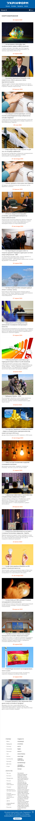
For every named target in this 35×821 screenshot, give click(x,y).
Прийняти (17, 818)
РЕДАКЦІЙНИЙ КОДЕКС (10, 804)
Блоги (19, 751)
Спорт (8, 766)
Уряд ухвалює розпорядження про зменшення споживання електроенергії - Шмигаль (15, 325)
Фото (19, 746)
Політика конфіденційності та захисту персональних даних (11, 796)
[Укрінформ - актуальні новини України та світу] (17, 3)
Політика (9, 746)
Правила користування (10, 784)
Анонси (26, 6)
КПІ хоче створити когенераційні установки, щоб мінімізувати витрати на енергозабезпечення (14, 216)
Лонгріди (20, 756)
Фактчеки (9, 751)
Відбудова (9, 744)
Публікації (21, 741)
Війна (8, 741)
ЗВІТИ (8, 801)
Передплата (10, 778)
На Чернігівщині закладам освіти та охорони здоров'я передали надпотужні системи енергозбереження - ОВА (17, 252)
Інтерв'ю (20, 744)
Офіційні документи (21, 766)
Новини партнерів (21, 759)
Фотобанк (13, 6)
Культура (9, 761)
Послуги (8, 6)
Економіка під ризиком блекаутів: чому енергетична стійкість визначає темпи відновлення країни (16, 80)
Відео (19, 749)
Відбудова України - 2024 (13, 396)
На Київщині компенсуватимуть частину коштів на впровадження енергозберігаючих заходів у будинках (16, 116)
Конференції (21, 762)
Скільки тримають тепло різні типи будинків (19, 183)
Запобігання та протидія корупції (11, 790)
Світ (8, 754)
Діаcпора (9, 763)
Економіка (9, 749)
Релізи (19, 769)
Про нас (9, 773)
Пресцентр (20, 6)
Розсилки (9, 807)
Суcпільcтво (10, 758)
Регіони (8, 756)
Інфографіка (21, 754)
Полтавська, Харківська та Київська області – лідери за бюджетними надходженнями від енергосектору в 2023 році (17, 431)
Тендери (9, 787)
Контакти (9, 775)
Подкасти (21, 739)
